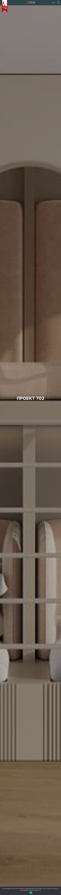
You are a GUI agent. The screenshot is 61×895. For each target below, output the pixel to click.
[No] (59, 891)
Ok (31, 892)
